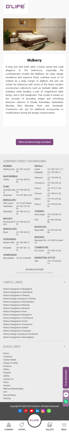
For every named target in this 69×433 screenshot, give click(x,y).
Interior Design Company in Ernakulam (20, 334)
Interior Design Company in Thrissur (19, 298)
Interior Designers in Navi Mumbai (18, 302)
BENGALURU (9, 200)
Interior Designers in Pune (15, 311)
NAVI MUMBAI (10, 176)
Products (7, 366)
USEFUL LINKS (12, 282)
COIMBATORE (41, 247)
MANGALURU (10, 229)
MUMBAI (7, 166)
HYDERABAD (9, 239)
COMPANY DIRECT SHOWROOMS (24, 161)
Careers (6, 385)
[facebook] (20, 411)
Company (7, 356)
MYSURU (7, 218)
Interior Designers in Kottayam (17, 331)
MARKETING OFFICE (44, 257)
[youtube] (32, 411)
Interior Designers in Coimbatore (18, 318)
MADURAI (39, 237)
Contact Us (8, 379)
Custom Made (9, 360)
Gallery (6, 376)
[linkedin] (37, 411)
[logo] (16, 7)
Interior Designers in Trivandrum (17, 324)
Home (6, 353)
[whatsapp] (49, 411)
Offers (6, 369)
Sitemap (7, 398)
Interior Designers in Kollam (16, 327)
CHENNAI (39, 211)
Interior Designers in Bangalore (17, 314)
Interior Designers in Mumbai (16, 308)
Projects (7, 372)
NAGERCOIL (40, 227)
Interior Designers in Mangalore (17, 289)
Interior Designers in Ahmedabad (18, 337)
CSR (5, 392)
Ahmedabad (10, 255)
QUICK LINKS (11, 346)
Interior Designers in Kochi (15, 321)
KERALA (38, 166)
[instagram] (43, 411)
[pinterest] (26, 411)
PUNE (6, 186)
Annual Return (9, 395)
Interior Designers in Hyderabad (17, 292)
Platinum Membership (13, 388)
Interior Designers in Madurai (16, 305)
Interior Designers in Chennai (16, 295)
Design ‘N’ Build (10, 363)
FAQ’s (6, 382)
